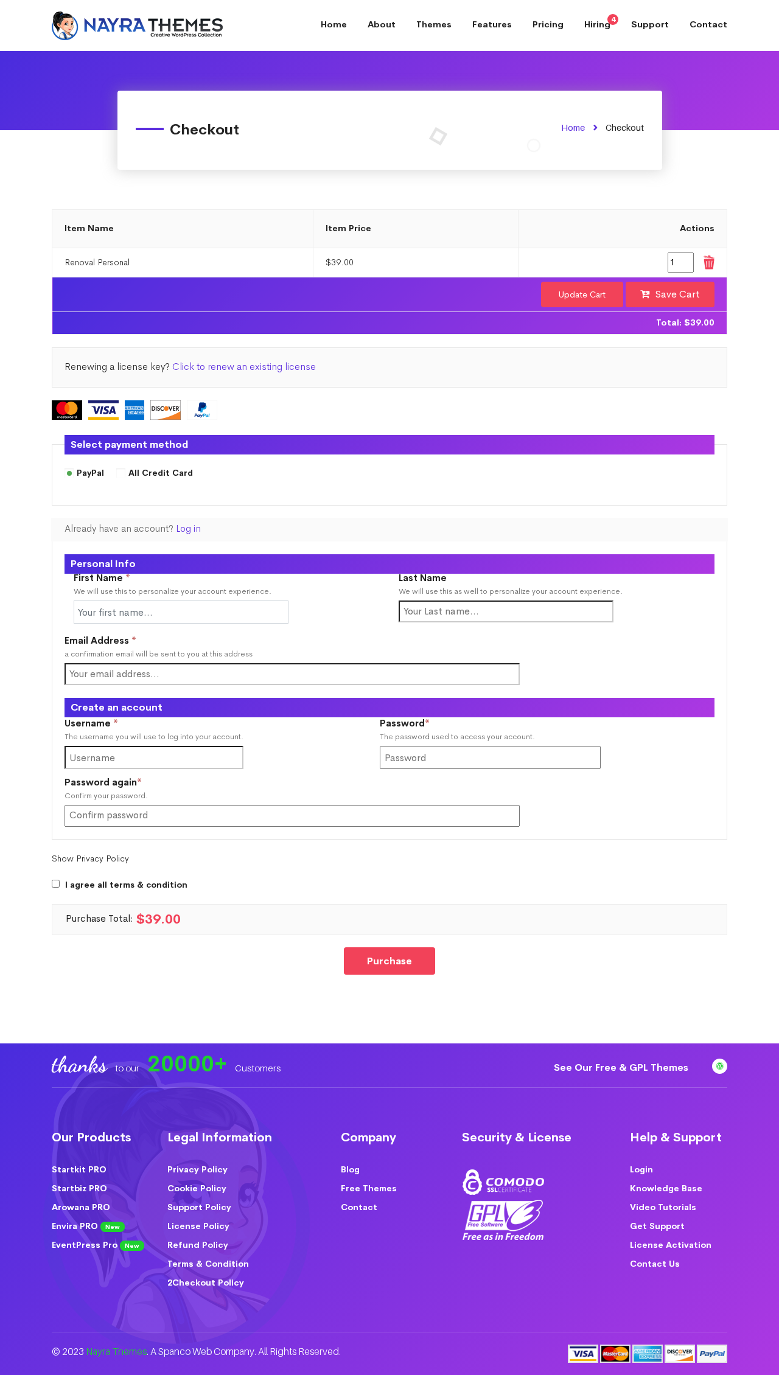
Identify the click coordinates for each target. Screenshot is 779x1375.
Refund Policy (197, 1244)
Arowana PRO (81, 1207)
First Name (102, 578)
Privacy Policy (197, 1169)
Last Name (423, 578)
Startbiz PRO (79, 1188)
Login (641, 1169)
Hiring (599, 22)
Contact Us (655, 1263)
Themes (434, 24)
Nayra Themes (116, 1351)
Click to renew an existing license (244, 367)
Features (492, 24)
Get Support (657, 1225)
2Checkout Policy (205, 1282)
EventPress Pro (95, 1244)
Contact (708, 24)
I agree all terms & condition (126, 885)
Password (425, 723)
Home (334, 24)
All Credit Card (160, 473)
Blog (350, 1169)
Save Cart (677, 294)
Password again (124, 782)
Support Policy (199, 1207)
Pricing (548, 24)
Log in (188, 529)
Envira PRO (86, 1225)
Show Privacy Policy (90, 858)
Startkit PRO (79, 1169)
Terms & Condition (208, 1263)
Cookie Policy (196, 1188)
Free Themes (369, 1188)
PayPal (90, 473)
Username (112, 723)
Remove (708, 262)
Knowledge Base (666, 1188)
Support (650, 24)
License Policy (198, 1225)
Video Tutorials (663, 1207)
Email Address (100, 641)
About (382, 24)
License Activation (670, 1244)
